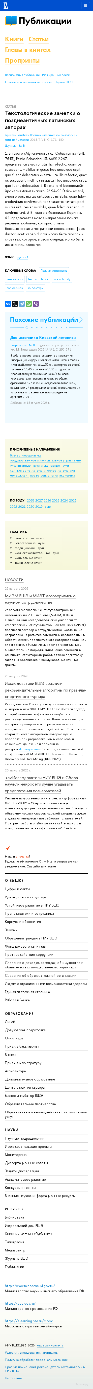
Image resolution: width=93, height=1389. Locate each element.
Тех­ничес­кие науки (28, 562)
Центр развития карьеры (25, 1087)
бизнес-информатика (25, 455)
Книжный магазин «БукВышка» (29, 1233)
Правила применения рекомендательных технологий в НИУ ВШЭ (45, 1369)
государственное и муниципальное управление (45, 460)
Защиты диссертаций (22, 1171)
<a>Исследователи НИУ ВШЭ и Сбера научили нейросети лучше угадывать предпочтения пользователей (41, 784)
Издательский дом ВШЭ (24, 1225)
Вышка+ (11, 1054)
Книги (14, 39)
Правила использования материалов (28, 82)
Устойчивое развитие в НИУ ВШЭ (32, 905)
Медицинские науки (29, 548)
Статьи (39, 39)
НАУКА (12, 1129)
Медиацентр (15, 1250)
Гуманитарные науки (29, 538)
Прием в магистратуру (23, 1062)
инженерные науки (55, 465)
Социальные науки (28, 557)
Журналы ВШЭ (16, 1258)
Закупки (11, 930)
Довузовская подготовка (25, 1030)
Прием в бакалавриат (22, 1046)
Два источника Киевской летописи (43, 337)
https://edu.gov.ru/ (20, 1303)
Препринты (22, 60)
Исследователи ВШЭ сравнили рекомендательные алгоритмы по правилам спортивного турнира (46, 689)
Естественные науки (30, 543)
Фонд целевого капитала (25, 946)
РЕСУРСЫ (14, 1209)
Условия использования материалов (31, 1352)
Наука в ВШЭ (63, 82)
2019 (39, 506)
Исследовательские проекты (28, 1146)
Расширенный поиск (56, 75)
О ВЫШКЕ (14, 880)
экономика (67, 475)
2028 (30, 500)
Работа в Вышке (17, 1000)
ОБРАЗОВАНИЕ (19, 1013)
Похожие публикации (44, 319)
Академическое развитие (25, 1179)
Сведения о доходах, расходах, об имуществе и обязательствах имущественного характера (44, 964)
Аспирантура (15, 1071)
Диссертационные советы (26, 1162)
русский (22, 257)
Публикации (45, 20)
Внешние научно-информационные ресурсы (40, 1195)
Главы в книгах (28, 49)
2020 (30, 506)
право (34, 475)
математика (66, 470)
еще (48, 506)
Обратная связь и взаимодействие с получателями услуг (46, 1114)
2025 (55, 500)
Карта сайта (13, 1378)
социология (49, 475)
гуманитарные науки (25, 465)
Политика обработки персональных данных (36, 1360)
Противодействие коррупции (29, 954)
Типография (14, 1242)
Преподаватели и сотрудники (29, 913)
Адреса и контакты (50, 1345)
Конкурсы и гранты (20, 1187)
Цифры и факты (17, 888)
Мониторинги (16, 1154)
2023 (72, 500)
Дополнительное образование (30, 1079)
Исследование (30, 749)
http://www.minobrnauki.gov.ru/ (30, 1285)
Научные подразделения (24, 1138)
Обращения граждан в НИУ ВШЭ (31, 938)
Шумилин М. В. (15, 146)
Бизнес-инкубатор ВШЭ (24, 1095)
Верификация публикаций (22, 75)
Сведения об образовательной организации (40, 975)
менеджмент (19, 475)
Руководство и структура (26, 897)
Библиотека (14, 1217)
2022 (13, 506)
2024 (64, 500)
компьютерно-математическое (33, 470)
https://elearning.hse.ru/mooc (29, 1320)
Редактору (81, 1384)
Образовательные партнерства (30, 1104)
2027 (39, 500)
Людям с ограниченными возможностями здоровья (46, 983)
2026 (47, 500)
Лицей (10, 1021)
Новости (14, 579)
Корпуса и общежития (23, 921)
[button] (26, 327)
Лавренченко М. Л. (23, 345)
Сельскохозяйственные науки (37, 553)
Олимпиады (14, 1038)
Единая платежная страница (27, 991)
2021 (22, 506)
